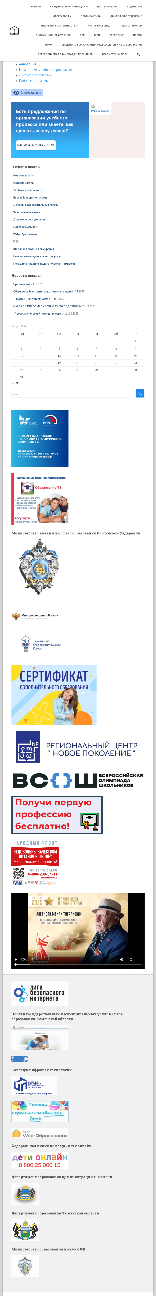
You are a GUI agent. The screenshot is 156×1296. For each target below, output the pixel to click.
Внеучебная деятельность (58, 25)
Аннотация (27, 64)
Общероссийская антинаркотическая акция (42, 291)
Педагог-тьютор (131, 25)
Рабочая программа (34, 81)
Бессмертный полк (114, 54)
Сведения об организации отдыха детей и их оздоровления (101, 44)
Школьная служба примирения (33, 249)
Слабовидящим (30, 92)
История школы (23, 182)
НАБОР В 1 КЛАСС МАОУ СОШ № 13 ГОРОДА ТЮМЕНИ (47, 306)
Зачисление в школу (26, 212)
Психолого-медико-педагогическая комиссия (44, 263)
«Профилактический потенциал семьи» (39, 313)
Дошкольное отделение (126, 16)
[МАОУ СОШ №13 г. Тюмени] (14, 30)
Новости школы (23, 175)
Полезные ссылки (25, 226)
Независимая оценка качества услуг (37, 256)
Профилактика (91, 16)
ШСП (97, 35)
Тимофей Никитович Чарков (31, 298)
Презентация (21, 284)
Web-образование (25, 234)
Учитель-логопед (98, 25)
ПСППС (137, 35)
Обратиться (61, 16)
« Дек (15, 382)
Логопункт (116, 35)
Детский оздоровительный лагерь (35, 204)
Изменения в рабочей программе (45, 70)
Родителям (134, 6)
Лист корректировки (36, 75)
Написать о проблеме (36, 145)
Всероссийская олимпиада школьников (65, 54)
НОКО (48, 44)
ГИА (15, 241)
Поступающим (107, 6)
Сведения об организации (68, 6)
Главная (35, 6)
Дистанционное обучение (53, 35)
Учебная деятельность (28, 190)
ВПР (82, 35)
